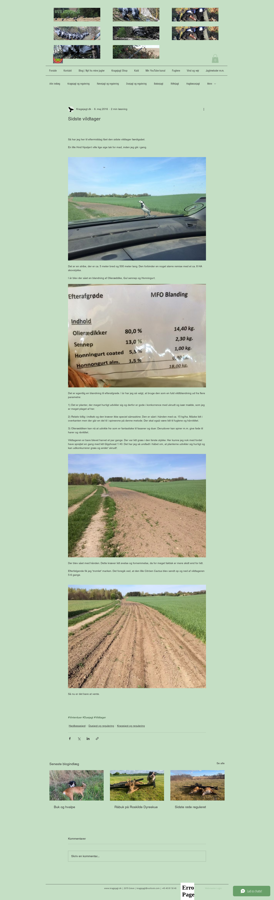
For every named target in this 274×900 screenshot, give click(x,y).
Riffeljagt (175, 83)
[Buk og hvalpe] (76, 785)
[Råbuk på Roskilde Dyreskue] (137, 785)
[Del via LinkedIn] (88, 738)
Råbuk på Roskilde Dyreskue (136, 807)
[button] (215, 58)
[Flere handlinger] (203, 109)
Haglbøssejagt (193, 83)
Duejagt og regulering (136, 83)
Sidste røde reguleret (190, 807)
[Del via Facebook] (70, 738)
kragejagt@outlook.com (148, 888)
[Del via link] (97, 738)
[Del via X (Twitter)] (79, 738)
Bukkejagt (158, 83)
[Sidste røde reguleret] (197, 785)
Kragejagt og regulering (78, 83)
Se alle (221, 763)
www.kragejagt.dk (113, 888)
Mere (209, 83)
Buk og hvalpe (64, 807)
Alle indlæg (54, 83)
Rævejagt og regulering (108, 83)
